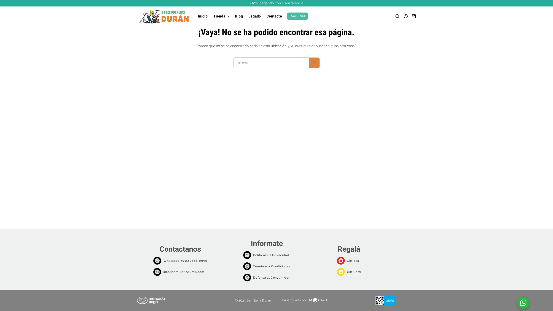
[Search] (397, 16)
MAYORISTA (297, 16)
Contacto (274, 16)
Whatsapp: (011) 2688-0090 (185, 260)
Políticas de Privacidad (271, 255)
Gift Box (353, 260)
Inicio (203, 16)
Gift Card (354, 272)
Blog (239, 16)
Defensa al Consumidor (271, 277)
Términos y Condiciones (271, 266)
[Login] (406, 16)
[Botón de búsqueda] (314, 62)
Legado (254, 16)
